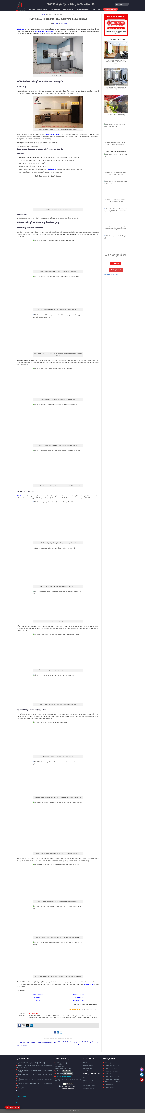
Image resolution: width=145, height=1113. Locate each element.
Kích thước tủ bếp (78, 1000)
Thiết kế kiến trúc (68, 9)
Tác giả (85, 1063)
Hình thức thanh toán (89, 1083)
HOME (43, 15)
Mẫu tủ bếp (20, 496)
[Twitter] (27, 1025)
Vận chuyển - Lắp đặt (89, 1085)
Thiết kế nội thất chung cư (112, 1065)
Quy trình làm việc (88, 1065)
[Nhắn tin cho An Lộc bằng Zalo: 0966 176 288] (142, 1074)
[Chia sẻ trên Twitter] (58, 1032)
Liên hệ (100, 9)
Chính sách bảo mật (88, 1088)
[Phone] (23, 1025)
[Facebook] (19, 1025)
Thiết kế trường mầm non (112, 1076)
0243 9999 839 (68, 1073)
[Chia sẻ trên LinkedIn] (61, 1032)
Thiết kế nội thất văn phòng (112, 1073)
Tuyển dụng (86, 1070)
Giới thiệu (32, 9)
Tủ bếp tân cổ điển (78, 994)
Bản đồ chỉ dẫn (22, 1096)
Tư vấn (93, 9)
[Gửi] (127, 4)
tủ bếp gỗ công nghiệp (52, 134)
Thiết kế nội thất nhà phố (111, 1071)
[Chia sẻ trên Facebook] (55, 1032)
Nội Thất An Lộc (77, 1110)
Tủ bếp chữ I (37, 1000)
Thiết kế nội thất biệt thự (111, 1068)
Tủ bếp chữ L (51, 169)
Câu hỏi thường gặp (88, 1077)
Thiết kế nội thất (42, 9)
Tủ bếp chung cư (37, 994)
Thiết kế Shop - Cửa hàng (112, 1079)
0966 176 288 (88, 984)
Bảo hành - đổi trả (88, 1080)
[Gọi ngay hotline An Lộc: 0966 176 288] (142, 1080)
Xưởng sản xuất (87, 1068)
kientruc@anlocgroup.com (64, 1076)
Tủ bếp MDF (21, 29)
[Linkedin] (31, 1025)
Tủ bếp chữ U (78, 997)
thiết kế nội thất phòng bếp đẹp (44, 31)
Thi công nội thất (55, 9)
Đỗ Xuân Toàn (64, 23)
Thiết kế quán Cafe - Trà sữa (112, 1082)
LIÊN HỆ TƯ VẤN (116, 270)
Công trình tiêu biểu (83, 9)
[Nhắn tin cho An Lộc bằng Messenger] (142, 1069)
